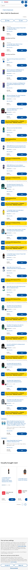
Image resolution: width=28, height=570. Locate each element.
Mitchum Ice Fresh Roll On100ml (14, 128)
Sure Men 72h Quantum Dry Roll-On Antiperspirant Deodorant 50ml (15, 325)
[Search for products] (26, 5)
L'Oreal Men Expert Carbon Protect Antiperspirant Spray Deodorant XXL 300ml (7, 479)
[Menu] (2, 2)
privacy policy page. (22, 546)
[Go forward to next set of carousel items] (25, 504)
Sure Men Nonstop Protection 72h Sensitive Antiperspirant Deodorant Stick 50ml (15, 186)
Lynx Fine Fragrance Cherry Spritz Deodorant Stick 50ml (15, 109)
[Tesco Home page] (6, 2)
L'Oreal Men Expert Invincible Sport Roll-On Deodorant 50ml (15, 210)
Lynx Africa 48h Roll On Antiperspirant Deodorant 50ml (16, 344)
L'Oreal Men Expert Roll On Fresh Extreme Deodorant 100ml (14, 44)
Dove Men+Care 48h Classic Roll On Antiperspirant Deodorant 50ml (15, 400)
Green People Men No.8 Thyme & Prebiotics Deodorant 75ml (14, 441)
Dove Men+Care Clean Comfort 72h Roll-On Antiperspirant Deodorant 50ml (16, 230)
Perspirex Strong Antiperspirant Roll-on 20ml (16, 59)
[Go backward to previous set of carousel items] (22, 504)
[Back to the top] (15, 458)
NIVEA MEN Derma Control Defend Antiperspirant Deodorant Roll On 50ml (16, 165)
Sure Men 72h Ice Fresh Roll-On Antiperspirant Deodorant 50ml (14, 306)
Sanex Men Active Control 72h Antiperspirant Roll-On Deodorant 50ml (16, 267)
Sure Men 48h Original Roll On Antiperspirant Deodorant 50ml (14, 381)
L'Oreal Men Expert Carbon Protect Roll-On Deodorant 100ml (16, 28)
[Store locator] (26, 2)
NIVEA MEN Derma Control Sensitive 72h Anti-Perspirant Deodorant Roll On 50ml (16, 146)
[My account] (22, 2)
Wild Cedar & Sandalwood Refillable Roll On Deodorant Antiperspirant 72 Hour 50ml (16, 84)
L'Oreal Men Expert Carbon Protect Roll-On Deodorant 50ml (16, 254)
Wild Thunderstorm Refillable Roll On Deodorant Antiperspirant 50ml (15, 70)
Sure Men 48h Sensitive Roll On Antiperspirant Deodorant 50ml (14, 364)
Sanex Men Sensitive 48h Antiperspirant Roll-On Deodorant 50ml (16, 287)
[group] (9, 484)
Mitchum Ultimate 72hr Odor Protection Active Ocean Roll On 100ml (16, 96)
